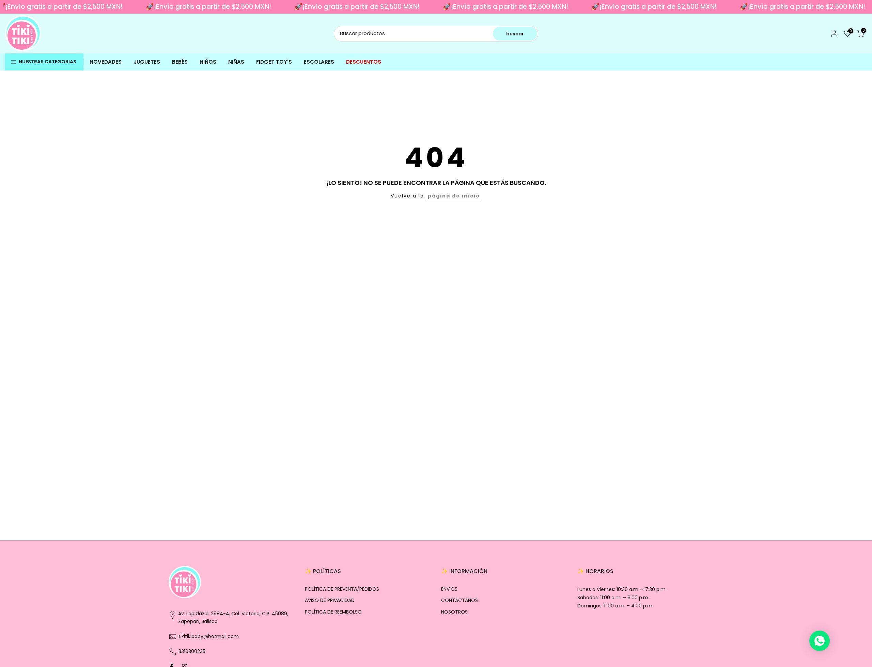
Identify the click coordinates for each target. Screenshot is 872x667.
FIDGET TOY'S (274, 61)
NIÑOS (208, 61)
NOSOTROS (454, 612)
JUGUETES (147, 61)
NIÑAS (236, 61)
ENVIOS (449, 589)
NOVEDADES (106, 61)
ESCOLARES (319, 61)
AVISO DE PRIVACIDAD (330, 600)
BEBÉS (180, 61)
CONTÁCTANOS (459, 600)
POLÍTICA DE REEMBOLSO (333, 612)
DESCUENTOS (363, 61)
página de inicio (454, 195)
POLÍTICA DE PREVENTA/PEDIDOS (342, 589)
